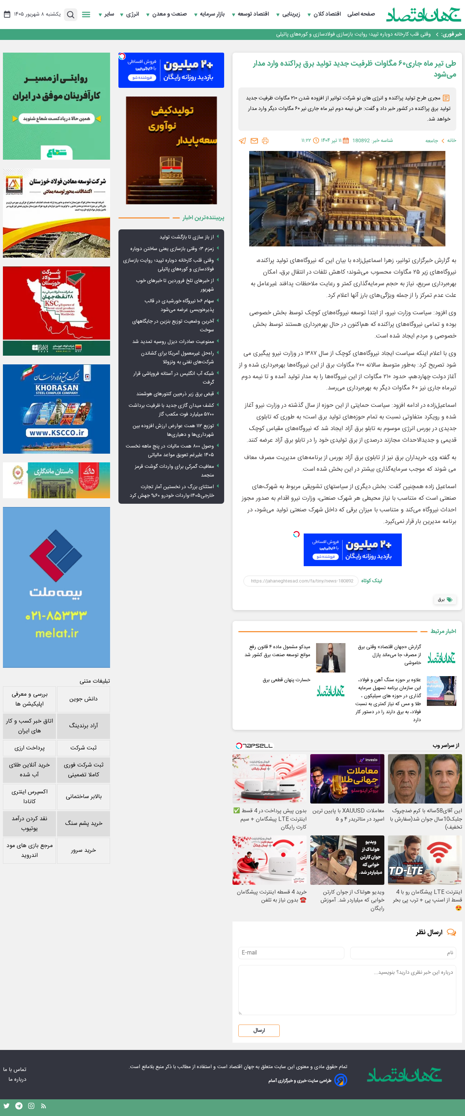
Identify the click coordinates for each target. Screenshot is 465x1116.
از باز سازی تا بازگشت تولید (186, 237)
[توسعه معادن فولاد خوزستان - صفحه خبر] (56, 213)
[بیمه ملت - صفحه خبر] (56, 587)
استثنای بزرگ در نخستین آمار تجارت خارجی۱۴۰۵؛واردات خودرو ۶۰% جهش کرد (172, 491)
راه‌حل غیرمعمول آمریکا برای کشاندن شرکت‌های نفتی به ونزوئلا (177, 358)
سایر (109, 14)
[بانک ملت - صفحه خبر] (56, 480)
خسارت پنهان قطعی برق (286, 680)
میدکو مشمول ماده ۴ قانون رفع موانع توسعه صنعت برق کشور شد (277, 651)
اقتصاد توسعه (254, 14)
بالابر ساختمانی (84, 797)
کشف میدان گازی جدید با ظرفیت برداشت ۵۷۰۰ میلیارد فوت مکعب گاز (171, 410)
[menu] (86, 14)
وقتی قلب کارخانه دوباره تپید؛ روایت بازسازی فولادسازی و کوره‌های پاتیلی (168, 265)
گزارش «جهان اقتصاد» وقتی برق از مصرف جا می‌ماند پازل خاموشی (389, 655)
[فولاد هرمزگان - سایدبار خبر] (171, 150)
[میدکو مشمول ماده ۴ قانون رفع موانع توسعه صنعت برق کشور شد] (330, 658)
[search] (70, 14)
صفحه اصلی (361, 14)
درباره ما (18, 1079)
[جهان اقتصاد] (424, 15)
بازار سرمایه (213, 14)
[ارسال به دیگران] (254, 140)
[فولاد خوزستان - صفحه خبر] (56, 311)
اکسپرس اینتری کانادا (30, 797)
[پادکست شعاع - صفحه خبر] (56, 106)
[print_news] (265, 140)
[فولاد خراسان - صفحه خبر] (56, 409)
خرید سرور (83, 850)
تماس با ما (15, 1069)
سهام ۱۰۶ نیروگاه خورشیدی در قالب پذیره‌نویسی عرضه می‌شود (179, 305)
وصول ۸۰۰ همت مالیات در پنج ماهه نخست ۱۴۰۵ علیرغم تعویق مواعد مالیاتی (170, 450)
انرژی (133, 14)
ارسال (259, 1030)
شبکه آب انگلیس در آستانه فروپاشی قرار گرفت (173, 378)
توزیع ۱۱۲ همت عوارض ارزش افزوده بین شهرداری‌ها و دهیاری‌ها (173, 430)
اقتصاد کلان (328, 14)
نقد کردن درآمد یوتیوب (29, 824)
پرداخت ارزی (30, 748)
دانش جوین (83, 699)
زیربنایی (292, 14)
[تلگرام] (242, 140)
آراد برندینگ (83, 726)
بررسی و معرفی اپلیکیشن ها (30, 699)
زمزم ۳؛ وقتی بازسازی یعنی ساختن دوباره (172, 249)
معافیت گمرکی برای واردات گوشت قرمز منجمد (174, 471)
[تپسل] (296, 534)
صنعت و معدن (170, 14)
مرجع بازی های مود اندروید (30, 850)
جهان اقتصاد (241, 1067)
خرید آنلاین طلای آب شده (29, 770)
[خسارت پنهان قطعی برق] (330, 691)
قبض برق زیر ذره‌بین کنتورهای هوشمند (175, 394)
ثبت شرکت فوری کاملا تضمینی (84, 770)
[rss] (43, 1107)
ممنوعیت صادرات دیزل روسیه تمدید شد (173, 342)
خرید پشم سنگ (83, 824)
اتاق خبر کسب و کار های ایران (29, 726)
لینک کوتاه (371, 581)
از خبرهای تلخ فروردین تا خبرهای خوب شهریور (382, 34)
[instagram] (31, 1107)
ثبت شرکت (83, 748)
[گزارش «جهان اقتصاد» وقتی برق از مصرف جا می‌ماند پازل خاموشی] (441, 658)
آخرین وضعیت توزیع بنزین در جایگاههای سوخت (173, 326)
